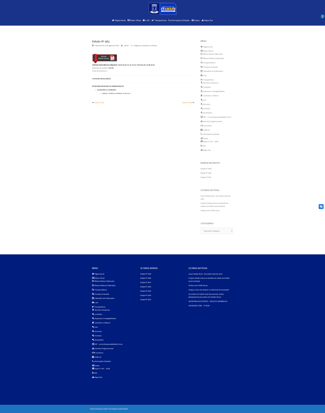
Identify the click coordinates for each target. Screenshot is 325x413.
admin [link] (126, 46)
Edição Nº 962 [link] (99, 102)
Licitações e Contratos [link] (149, 46)
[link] (162, 9)
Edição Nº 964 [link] (187, 102)
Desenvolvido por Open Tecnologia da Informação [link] (109, 409)
